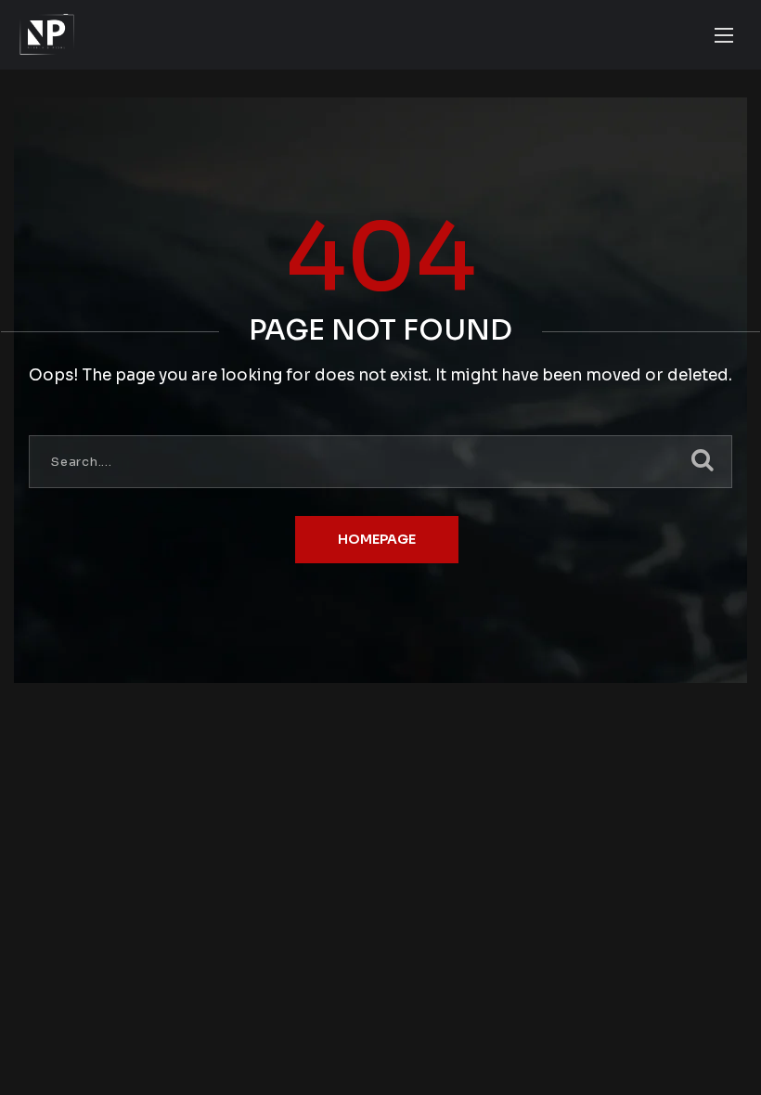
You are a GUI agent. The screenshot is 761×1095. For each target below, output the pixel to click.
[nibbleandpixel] (47, 34)
